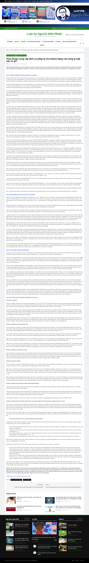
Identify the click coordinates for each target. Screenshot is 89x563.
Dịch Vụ (17, 41)
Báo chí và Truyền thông (20, 535)
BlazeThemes (34, 560)
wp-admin (10, 63)
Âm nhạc (69, 535)
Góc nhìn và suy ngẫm (20, 550)
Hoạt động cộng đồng (34, 41)
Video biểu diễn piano (72, 527)
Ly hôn (48, 544)
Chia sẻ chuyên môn (47, 41)
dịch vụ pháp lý (27, 479)
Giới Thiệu (9, 41)
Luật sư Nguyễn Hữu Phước (44, 33)
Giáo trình (17, 527)
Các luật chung (35, 535)
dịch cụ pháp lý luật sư (16, 479)
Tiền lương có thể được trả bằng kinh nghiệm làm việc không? (21, 540)
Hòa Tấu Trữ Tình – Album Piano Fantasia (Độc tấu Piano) (74, 548)
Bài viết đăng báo (18, 534)
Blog (73, 560)
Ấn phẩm (23, 41)
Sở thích (58, 41)
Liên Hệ (42, 45)
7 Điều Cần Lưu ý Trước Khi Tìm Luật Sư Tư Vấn (18, 476)
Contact (82, 560)
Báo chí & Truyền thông (69, 41)
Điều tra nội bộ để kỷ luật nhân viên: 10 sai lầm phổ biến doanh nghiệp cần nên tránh (58, 28)
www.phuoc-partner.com (69, 471)
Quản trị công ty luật (21, 55)
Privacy (77, 560)
